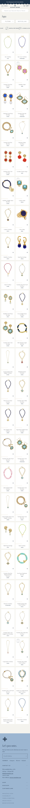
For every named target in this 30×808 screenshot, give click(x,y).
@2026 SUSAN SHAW (8, 803)
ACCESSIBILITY (6, 796)
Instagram (12, 760)
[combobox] (15, 10)
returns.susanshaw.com (15, 777)
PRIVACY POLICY (6, 800)
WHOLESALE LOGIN (7, 793)
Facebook (24, 760)
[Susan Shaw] (15, 6)
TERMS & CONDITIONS (8, 798)
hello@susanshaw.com (7, 773)
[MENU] (2, 6)
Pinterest (18, 760)
